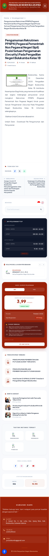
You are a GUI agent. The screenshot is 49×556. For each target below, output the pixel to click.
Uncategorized (17, 18)
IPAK (34, 289)
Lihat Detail (25, 344)
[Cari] (41, 209)
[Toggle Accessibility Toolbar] (4, 551)
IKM (15, 289)
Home (6, 18)
